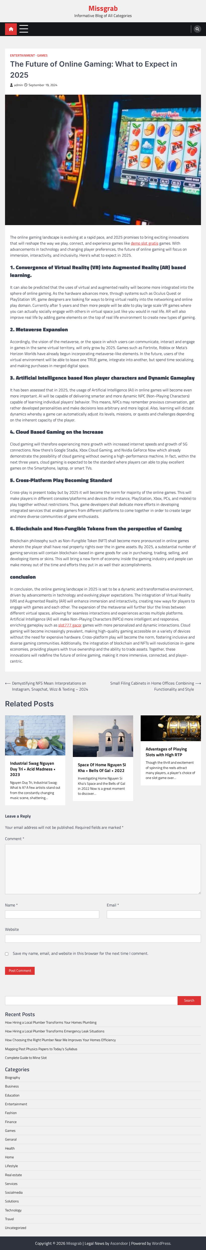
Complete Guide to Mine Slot (26, 1057)
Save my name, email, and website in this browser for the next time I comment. (80, 953)
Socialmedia (14, 1192)
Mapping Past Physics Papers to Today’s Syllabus (41, 1048)
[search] (197, 29)
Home (9, 1157)
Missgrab (103, 8)
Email (113, 905)
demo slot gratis (144, 243)
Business (12, 1086)
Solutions (12, 1201)
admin (18, 85)
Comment (14, 839)
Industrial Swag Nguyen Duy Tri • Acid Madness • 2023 (33, 768)
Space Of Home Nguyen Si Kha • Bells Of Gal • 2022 (102, 767)
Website (12, 929)
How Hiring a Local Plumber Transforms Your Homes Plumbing (50, 1022)
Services (11, 1183)
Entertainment (22, 55)
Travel (9, 1218)
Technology (13, 1210)
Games (42, 55)
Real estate (13, 1174)
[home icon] (11, 29)
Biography (12, 1077)
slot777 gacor (70, 625)
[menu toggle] (23, 29)
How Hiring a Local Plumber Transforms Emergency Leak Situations (55, 1031)
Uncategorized (15, 1227)
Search (189, 1000)
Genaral (11, 1139)
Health (10, 1148)
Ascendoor (119, 1243)
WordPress (161, 1243)
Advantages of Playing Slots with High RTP (166, 751)
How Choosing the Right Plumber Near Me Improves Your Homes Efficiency (60, 1039)
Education (12, 1095)
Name (11, 905)
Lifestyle (11, 1165)
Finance (11, 1121)
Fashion (11, 1112)
